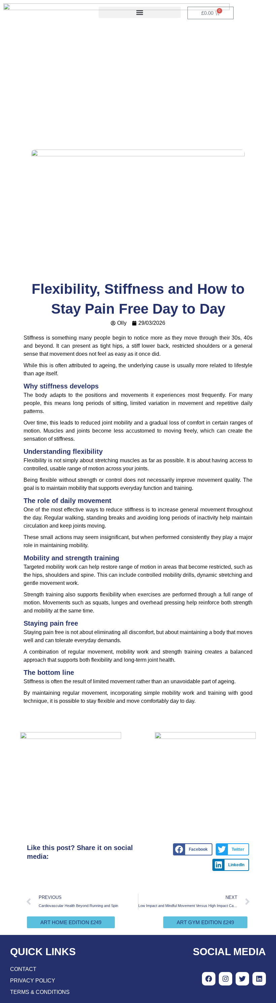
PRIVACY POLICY (32, 980)
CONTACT (23, 969)
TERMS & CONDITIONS (40, 992)
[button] (139, 12)
